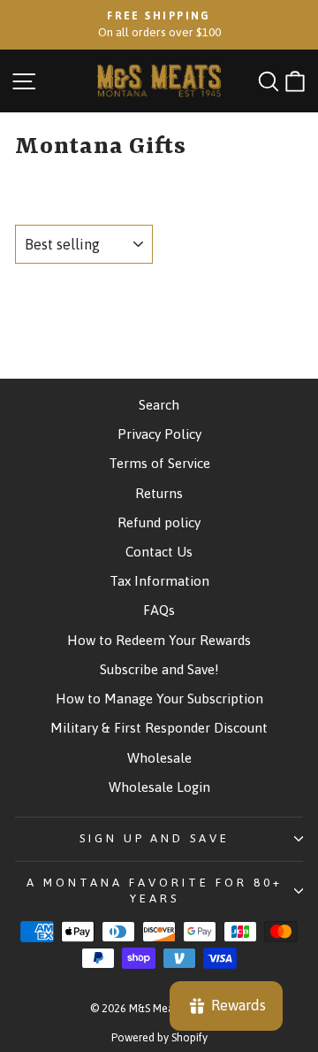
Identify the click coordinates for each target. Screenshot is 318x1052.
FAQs (159, 610)
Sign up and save (155, 838)
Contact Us (159, 551)
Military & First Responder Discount (159, 727)
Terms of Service (159, 463)
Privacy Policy (159, 434)
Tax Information (159, 580)
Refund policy (159, 522)
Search (159, 404)
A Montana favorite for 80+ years (154, 891)
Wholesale (159, 757)
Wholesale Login (159, 787)
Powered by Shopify (159, 1037)
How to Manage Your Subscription (159, 698)
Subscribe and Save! (159, 669)
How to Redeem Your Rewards (159, 640)
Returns (159, 493)
